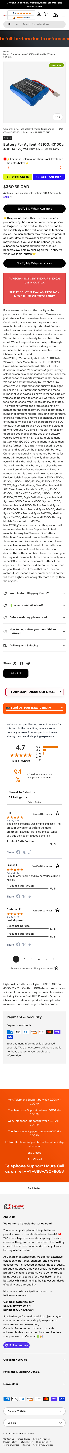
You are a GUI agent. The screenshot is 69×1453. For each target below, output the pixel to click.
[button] (46, 14)
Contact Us (8, 1439)
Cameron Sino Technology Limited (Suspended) (29, 128)
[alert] (34, 692)
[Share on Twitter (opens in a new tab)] (24, 852)
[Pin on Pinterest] (28, 663)
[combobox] (34, 24)
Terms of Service (11, 1445)
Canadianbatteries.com (22, 1433)
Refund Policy (26, 1442)
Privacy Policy (10, 1442)
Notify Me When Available (34, 209)
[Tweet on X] (14, 663)
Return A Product (41, 1439)
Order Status (23, 1439)
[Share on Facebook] (21, 663)
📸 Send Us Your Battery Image (28, 707)
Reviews (26, 1445)
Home (6, 51)
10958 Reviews (22, 760)
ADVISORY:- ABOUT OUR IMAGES (34, 692)
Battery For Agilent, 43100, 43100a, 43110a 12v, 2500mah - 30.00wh (30, 55)
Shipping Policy (43, 1442)
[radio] (49, 747)
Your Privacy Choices (43, 1445)
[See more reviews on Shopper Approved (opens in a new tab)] (29, 852)
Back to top (34, 1188)
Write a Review (34, 802)
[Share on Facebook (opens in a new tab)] (18, 852)
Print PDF (16, 673)
